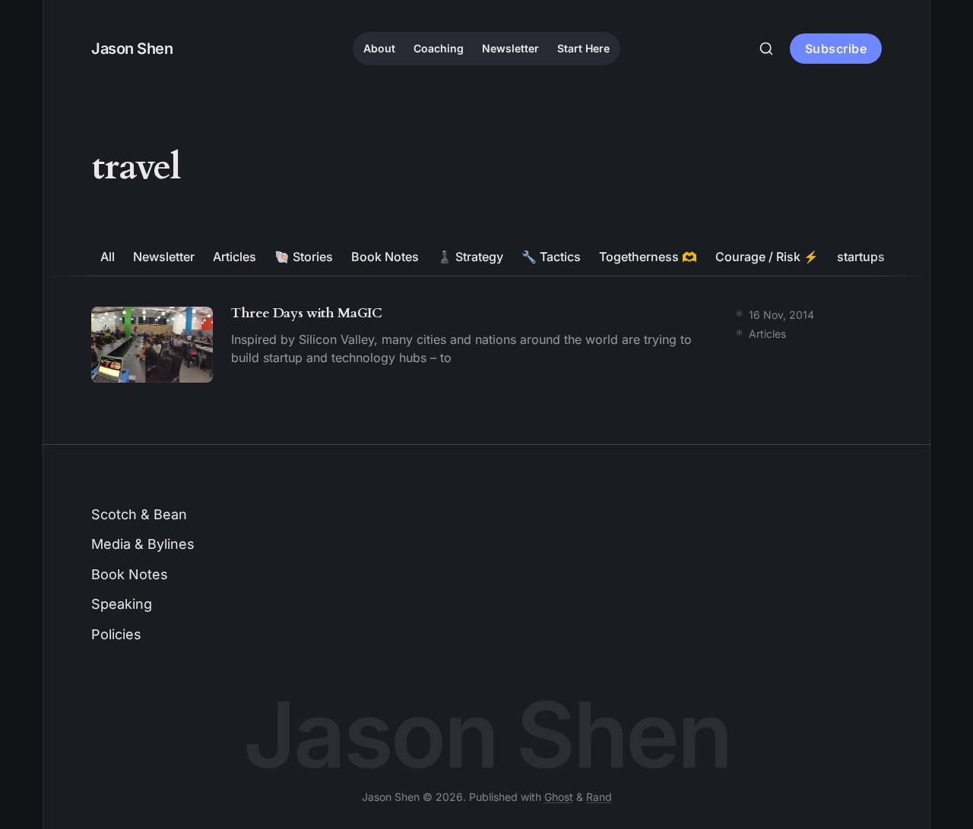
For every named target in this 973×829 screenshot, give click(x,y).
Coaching (439, 48)
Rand (599, 796)
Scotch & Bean (139, 514)
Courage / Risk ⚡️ (767, 256)
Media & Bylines (143, 544)
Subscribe (836, 48)
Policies (116, 634)
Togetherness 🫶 (648, 256)
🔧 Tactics (551, 256)
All (107, 256)
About (379, 48)
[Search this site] (766, 48)
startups (861, 256)
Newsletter (510, 48)
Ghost (558, 796)
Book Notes (385, 256)
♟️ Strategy (470, 256)
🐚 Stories (303, 256)
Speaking (121, 604)
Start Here (583, 48)
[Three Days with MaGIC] (486, 345)
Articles (234, 256)
